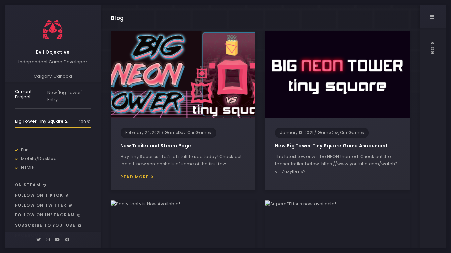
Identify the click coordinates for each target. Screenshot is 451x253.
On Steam (28, 185)
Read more (135, 177)
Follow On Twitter (41, 205)
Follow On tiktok (40, 195)
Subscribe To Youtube (46, 225)
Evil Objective (53, 52)
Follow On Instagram (45, 215)
